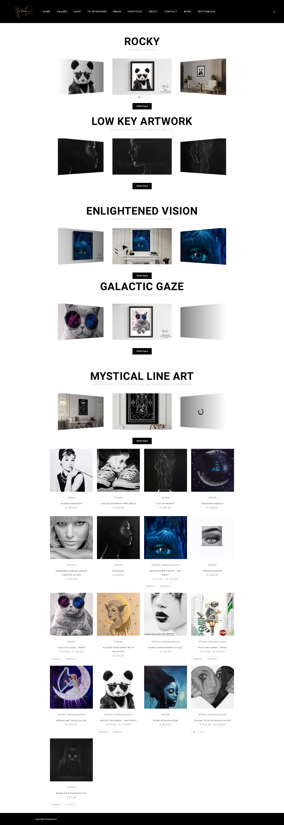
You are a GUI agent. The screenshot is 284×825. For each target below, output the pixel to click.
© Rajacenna (51, 819)
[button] (139, 97)
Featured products (170, 564)
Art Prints (71, 497)
